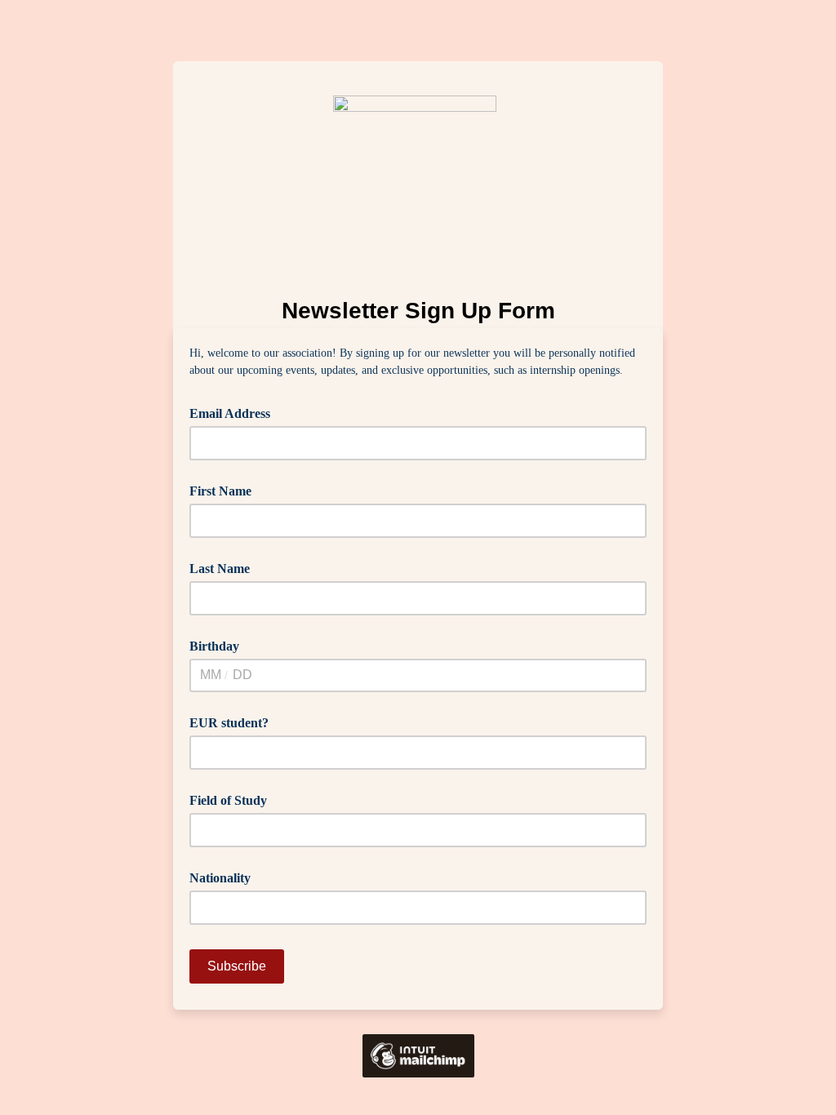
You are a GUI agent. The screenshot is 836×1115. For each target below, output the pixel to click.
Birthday (214, 646)
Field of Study (228, 800)
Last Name (219, 568)
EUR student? (229, 723)
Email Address (235, 412)
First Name (220, 491)
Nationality (220, 878)
